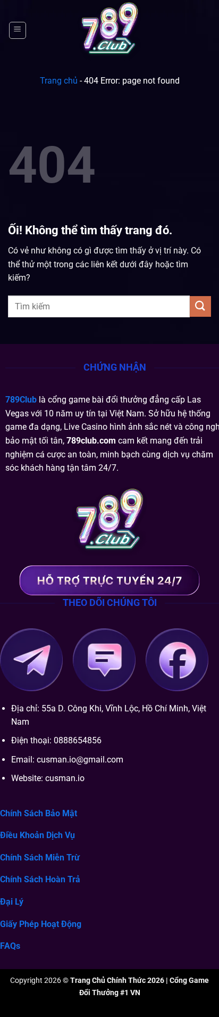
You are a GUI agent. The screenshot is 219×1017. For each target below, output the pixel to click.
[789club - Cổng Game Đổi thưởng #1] (109, 30)
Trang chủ (59, 81)
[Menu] (17, 30)
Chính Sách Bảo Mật (38, 813)
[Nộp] (200, 306)
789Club (21, 400)
